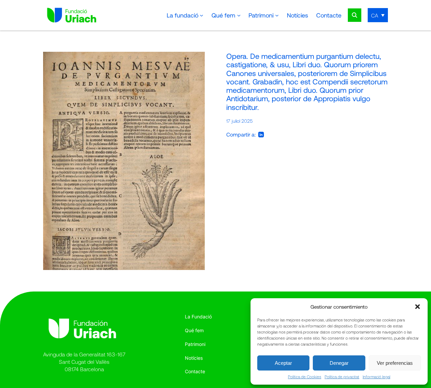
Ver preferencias (395, 363)
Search (354, 15)
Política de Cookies (304, 376)
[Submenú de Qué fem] (239, 15)
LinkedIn (261, 134)
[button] (417, 306)
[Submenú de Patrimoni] (277, 15)
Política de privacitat (342, 376)
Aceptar (283, 363)
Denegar (339, 363)
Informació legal (376, 376)
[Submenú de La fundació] (201, 15)
